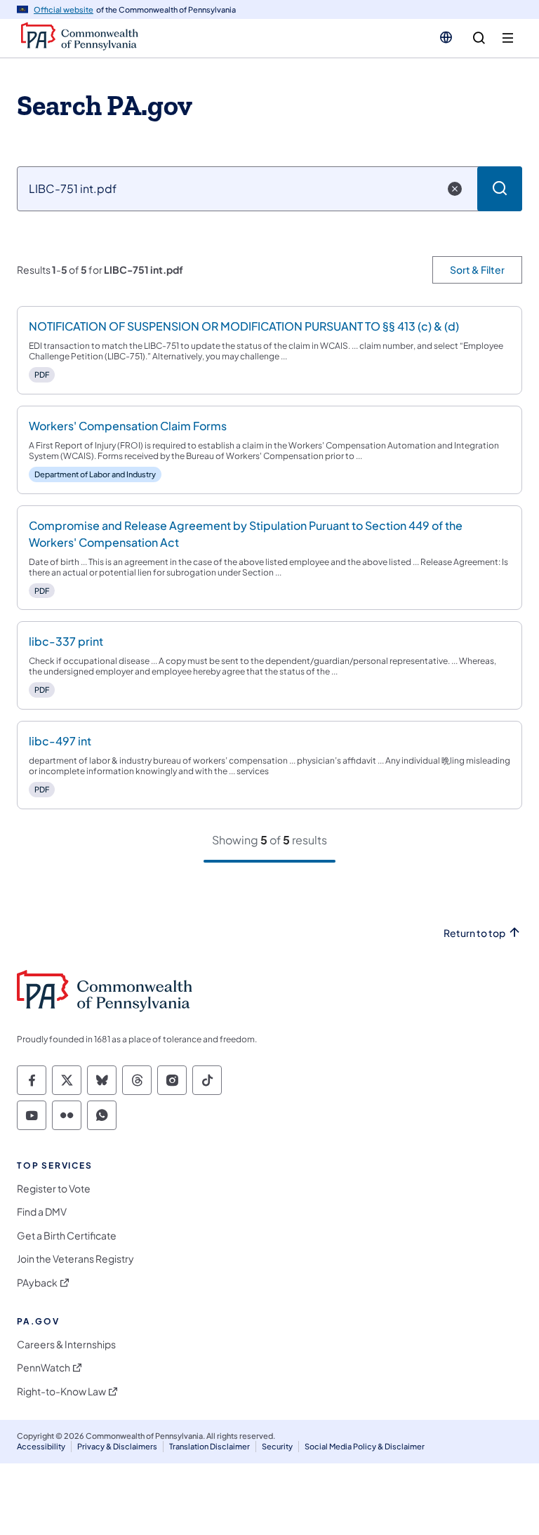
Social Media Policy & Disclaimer (365, 1446)
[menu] (507, 38)
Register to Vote (54, 1189)
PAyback (37, 1283)
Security (277, 1446)
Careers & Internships (66, 1344)
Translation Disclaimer (209, 1446)
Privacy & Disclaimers (117, 1446)
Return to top (474, 933)
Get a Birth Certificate (67, 1236)
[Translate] (446, 37)
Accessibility (41, 1446)
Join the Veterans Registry (75, 1259)
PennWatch (43, 1368)
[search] (479, 38)
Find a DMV (42, 1212)
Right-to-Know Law (61, 1391)
